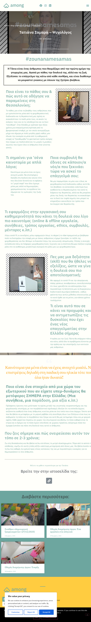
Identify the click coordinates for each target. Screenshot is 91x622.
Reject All (31, 612)
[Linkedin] (50, 5)
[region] (31, 604)
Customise (15, 612)
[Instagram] (45, 5)
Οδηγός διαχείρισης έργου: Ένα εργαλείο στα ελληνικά (65, 530)
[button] (88, 5)
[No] (87, 615)
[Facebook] (41, 5)
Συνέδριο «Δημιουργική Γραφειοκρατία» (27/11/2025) (20, 530)
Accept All (46, 612)
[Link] (49, 481)
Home (6, 25)
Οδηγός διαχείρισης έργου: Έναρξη (22, 567)
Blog (12, 25)
